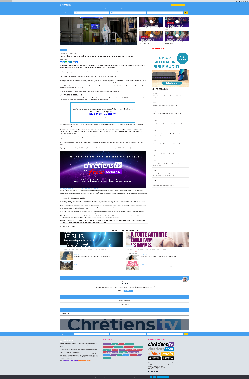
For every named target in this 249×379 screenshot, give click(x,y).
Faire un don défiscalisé (178, 4)
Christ (109, 349)
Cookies (150, 364)
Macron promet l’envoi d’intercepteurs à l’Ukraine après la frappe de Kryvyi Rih (92, 266)
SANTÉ (63, 50)
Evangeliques (125, 355)
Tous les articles (128, 290)
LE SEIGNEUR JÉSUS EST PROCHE (95, 8)
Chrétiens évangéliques (108, 346)
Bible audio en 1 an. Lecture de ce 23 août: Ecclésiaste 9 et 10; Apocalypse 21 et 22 (83, 249)
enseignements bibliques (112, 352)
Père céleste (128, 349)
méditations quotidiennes (133, 352)
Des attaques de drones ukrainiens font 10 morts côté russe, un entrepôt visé (92, 256)
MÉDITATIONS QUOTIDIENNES (111, 8)
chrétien (119, 355)
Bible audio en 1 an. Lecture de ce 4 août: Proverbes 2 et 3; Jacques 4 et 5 (158, 256)
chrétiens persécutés (129, 344)
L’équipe (169, 364)
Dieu (134, 349)
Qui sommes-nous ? (172, 361)
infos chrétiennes (107, 357)
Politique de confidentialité (163, 377)
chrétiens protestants (129, 346)
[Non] (247, 377)
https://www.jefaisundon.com (94, 222)
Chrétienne (113, 355)
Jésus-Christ (115, 349)
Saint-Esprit (122, 349)
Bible (105, 352)
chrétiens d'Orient (138, 346)
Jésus (105, 349)
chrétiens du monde (118, 346)
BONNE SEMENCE (72, 8)
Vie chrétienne (133, 355)
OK (151, 377)
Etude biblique (106, 355)
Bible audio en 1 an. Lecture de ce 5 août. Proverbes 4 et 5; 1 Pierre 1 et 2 (146, 249)
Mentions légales (171, 362)
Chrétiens (121, 344)
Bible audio (139, 349)
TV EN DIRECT (159, 48)
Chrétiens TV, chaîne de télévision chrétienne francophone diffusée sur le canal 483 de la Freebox (156, 367)
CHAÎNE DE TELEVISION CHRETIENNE (84, 360)
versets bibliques (123, 352)
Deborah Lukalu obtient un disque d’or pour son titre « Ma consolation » (150, 42)
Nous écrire (150, 361)
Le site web (119, 290)
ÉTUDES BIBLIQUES (82, 8)
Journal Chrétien (64, 343)
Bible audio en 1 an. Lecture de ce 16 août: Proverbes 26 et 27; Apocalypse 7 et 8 (160, 266)
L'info (139, 355)
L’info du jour (114, 344)
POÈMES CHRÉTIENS (124, 8)
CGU (149, 362)
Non (154, 377)
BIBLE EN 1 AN (63, 8)
